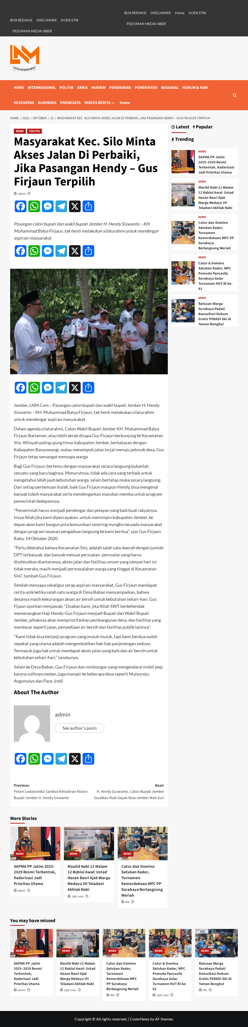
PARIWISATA (70, 102)
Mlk (127, 902)
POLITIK (67, 87)
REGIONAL (170, 87)
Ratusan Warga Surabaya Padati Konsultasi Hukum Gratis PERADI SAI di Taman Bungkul (214, 314)
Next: (129, 792)
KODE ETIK (70, 20)
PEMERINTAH (146, 87)
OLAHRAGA (47, 102)
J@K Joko (77, 896)
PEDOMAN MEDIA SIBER (32, 31)
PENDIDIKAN (120, 87)
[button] (235, 95)
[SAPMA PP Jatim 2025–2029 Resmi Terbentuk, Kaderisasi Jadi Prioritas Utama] (35, 843)
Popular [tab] (204, 127)
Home (179, 13)
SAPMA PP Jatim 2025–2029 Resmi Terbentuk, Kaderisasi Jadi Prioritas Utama (35, 875)
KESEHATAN (24, 102)
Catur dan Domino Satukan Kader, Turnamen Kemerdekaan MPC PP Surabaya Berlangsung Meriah (142, 881)
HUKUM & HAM (195, 87)
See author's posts (79, 728)
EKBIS (82, 87)
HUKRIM (98, 87)
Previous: (51, 792)
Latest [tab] (182, 127)
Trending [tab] (184, 139)
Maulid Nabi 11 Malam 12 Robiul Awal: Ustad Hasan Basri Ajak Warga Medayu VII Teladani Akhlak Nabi (89, 878)
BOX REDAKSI (21, 20)
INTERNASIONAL (42, 87)
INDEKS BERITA (97, 102)
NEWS (19, 87)
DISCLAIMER (47, 20)
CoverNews (139, 1019)
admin (22, 193)
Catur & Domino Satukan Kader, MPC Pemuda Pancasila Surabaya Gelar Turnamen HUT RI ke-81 (215, 276)
